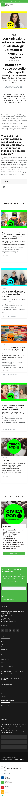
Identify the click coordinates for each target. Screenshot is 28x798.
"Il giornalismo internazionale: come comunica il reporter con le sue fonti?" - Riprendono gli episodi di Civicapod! (13, 235)
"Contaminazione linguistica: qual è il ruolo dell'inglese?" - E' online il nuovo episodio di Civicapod (13, 293)
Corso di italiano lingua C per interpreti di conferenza (13, 724)
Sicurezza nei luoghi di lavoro (8, 674)
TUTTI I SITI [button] (3, 1)
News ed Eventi (5, 649)
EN (26, 1)
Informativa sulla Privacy (11, 596)
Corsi (2, 644)
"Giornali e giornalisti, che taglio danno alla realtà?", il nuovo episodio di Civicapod (13, 407)
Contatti (3, 662)
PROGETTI (6, 259)
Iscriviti (14, 593)
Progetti (3, 657)
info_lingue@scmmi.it (9, 620)
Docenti (3, 647)
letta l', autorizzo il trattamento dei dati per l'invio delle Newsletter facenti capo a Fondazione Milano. (14, 598)
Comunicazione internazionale (8, 694)
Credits (22, 759)
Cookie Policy (16, 759)
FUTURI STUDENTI (14, 737)
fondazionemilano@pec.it (10, 621)
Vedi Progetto (14, 553)
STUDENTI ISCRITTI (14, 742)
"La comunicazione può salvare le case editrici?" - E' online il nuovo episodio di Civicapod (13, 349)
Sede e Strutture (5, 659)
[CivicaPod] (14, 446)
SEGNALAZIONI (13, 259)
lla (10, 162)
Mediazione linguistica (6, 684)
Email (4, 585)
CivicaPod (5, 460)
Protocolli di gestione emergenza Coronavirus (12, 671)
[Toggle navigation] (25, 4)
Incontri (3, 654)
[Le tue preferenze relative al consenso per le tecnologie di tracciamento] (2, 795)
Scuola (2, 642)
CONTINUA (5, 255)
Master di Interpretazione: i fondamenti (10, 715)
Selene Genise (5, 162)
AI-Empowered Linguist (7, 705)
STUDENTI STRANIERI (14, 747)
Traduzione (3, 696)
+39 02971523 (6, 618)
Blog (2, 652)
